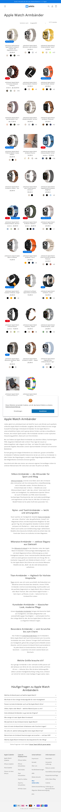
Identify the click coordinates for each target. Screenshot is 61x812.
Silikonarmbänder (17, 481)
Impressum (35, 758)
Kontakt (34, 762)
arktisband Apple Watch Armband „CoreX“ (48, 291)
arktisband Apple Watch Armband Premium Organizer (12, 395)
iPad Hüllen (21, 769)
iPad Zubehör (8, 767)
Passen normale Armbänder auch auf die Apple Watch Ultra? (23, 704)
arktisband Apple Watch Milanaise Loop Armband (30, 46)
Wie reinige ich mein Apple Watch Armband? (18, 717)
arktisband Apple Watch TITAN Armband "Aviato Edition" (12, 153)
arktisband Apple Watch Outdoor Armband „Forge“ (12, 291)
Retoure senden (50, 768)
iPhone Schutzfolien (21, 765)
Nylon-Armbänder (44, 517)
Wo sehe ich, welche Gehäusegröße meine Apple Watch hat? (23, 731)
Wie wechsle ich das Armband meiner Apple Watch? (21, 722)
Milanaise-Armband (20, 548)
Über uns (34, 766)
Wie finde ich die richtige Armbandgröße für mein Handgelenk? (24, 699)
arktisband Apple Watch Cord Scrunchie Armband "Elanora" (48, 257)
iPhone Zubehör (9, 764)
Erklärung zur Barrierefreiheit (50, 787)
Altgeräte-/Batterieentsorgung (40, 790)
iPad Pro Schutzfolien (21, 784)
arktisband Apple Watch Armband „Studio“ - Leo (12, 187)
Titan (12, 582)
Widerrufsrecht (36, 777)
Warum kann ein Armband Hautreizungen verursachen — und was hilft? (27, 735)
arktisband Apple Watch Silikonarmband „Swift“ (48, 325)
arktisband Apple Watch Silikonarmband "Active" (48, 152)
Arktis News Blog (51, 779)
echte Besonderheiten (29, 636)
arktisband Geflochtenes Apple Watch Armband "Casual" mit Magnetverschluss (12, 48)
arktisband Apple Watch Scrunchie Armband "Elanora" (12, 84)
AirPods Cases (22, 788)
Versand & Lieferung (49, 763)
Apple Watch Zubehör (8, 759)
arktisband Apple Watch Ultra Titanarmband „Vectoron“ (30, 188)
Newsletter (49, 758)
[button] (5, 6)
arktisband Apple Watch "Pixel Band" (30, 394)
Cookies (48, 783)
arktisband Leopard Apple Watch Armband (12, 256)
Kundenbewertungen (38, 769)
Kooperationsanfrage (52, 775)
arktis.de (26, 808)
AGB (33, 773)
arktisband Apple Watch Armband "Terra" (30, 256)
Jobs (33, 794)
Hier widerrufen (35, 782)
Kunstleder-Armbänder (23, 611)
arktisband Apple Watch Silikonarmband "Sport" (48, 46)
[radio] (7, 55)
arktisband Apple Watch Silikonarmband (12, 325)
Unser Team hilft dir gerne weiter (40, 744)
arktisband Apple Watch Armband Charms (30, 152)
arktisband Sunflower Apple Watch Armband (30, 291)
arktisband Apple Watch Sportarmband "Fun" (12, 118)
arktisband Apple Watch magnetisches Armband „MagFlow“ (48, 188)
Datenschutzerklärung (13, 407)
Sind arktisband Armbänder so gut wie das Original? (21, 713)
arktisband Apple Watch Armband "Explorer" (30, 222)
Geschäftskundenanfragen (53, 771)
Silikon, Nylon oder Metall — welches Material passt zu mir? (23, 708)
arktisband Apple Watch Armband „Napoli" (30, 325)
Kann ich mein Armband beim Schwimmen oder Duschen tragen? (25, 726)
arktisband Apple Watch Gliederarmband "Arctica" (30, 118)
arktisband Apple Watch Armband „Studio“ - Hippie (30, 359)
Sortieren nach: (24, 23)
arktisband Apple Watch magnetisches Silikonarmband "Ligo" (48, 360)
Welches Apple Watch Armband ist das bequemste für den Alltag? (25, 740)
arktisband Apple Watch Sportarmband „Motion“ (48, 83)
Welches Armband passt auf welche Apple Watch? (20, 695)
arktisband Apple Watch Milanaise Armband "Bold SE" (12, 360)
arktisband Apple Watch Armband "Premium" (48, 118)
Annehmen (43, 411)
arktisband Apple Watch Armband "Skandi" (48, 222)
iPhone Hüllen (22, 760)
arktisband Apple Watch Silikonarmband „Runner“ (12, 222)
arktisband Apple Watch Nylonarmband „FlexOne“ (30, 83)
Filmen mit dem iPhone (9, 772)
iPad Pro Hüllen (22, 779)
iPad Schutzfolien (21, 774)
